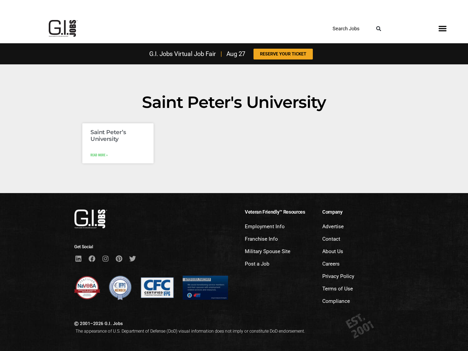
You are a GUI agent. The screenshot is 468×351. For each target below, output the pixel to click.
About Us (332, 251)
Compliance (336, 301)
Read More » (99, 155)
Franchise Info (261, 239)
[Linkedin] (78, 258)
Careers (331, 264)
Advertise (333, 226)
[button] (378, 28)
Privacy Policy (338, 276)
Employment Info (265, 226)
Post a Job (257, 264)
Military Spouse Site (267, 251)
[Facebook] (92, 258)
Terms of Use (337, 289)
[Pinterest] (119, 258)
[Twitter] (132, 258)
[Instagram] (105, 258)
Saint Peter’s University (108, 135)
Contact (331, 239)
